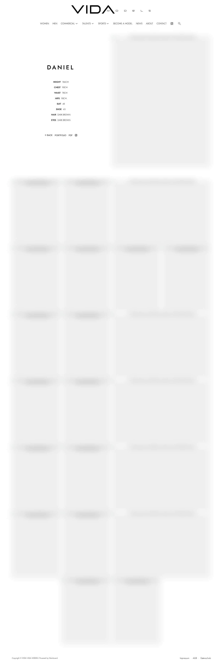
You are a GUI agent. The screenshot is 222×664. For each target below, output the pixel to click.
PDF (70, 135)
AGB (195, 658)
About (149, 23)
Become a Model (122, 23)
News (139, 23)
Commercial (70, 23)
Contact (162, 23)
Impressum (184, 658)
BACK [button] (48, 135)
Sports (104, 23)
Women (44, 23)
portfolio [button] (60, 135)
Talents (88, 23)
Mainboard (53, 658)
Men (55, 23)
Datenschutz (206, 658)
